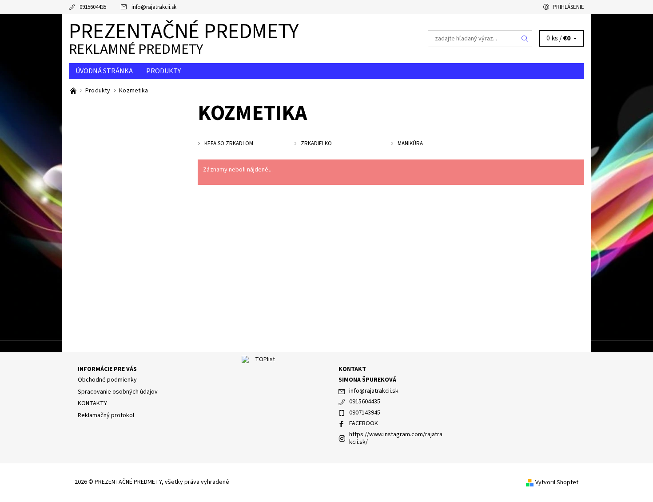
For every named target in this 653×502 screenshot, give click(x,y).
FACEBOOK (363, 423)
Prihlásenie (568, 7)
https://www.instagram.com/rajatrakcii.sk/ (395, 438)
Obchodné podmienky (107, 379)
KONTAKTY (92, 403)
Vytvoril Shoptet (556, 482)
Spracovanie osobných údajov (118, 391)
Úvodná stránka (104, 71)
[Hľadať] (525, 38)
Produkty (163, 71)
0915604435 (93, 7)
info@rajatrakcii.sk (153, 7)
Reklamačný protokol (106, 415)
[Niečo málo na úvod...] (74, 90)
